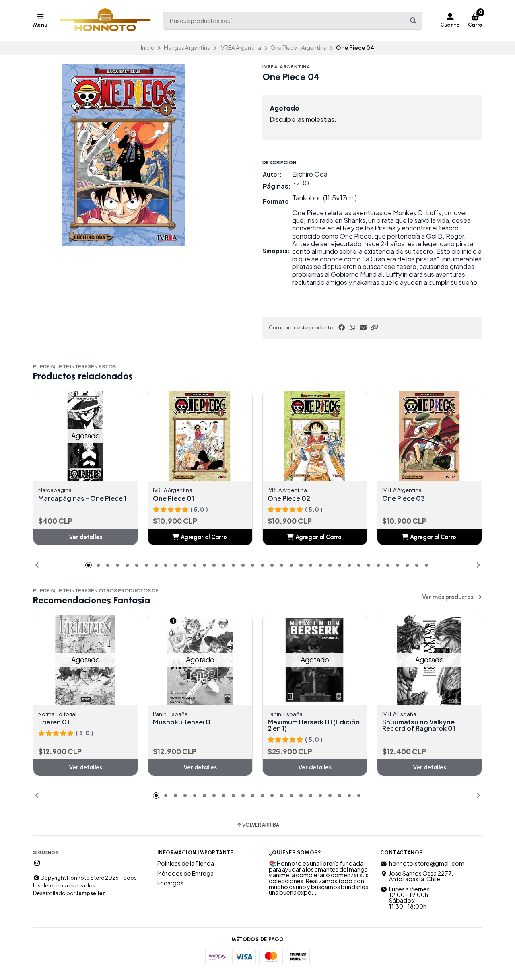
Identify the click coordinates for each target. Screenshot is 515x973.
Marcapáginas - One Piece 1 (82, 498)
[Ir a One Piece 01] (209, 436)
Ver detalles (85, 537)
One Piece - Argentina (298, 47)
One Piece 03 (403, 498)
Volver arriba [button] (260, 825)
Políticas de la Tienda (185, 863)
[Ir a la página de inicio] (105, 20)
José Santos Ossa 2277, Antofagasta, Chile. (421, 876)
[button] (374, 327)
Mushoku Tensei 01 (183, 722)
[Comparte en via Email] (363, 327)
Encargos (170, 883)
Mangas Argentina (187, 47)
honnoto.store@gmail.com (426, 863)
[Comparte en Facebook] (342, 327)
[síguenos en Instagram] (37, 863)
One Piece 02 (289, 498)
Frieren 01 (53, 722)
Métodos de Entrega (185, 873)
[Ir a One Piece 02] (323, 436)
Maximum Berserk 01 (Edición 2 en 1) (314, 725)
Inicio (147, 47)
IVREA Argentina (240, 47)
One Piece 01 (173, 498)
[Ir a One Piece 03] (438, 436)
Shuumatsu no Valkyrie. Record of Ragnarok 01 (419, 725)
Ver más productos (448, 597)
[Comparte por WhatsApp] (352, 327)
